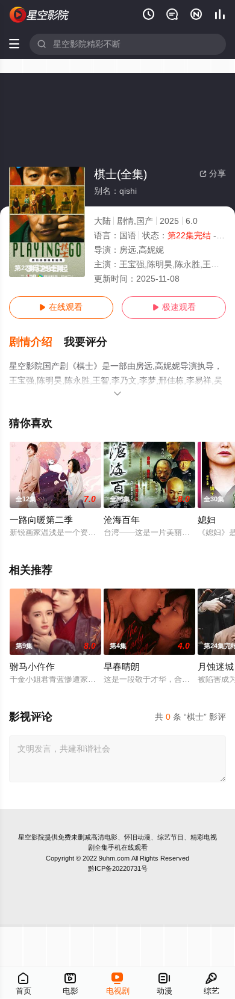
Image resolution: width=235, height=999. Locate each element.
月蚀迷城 (216, 667)
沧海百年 (122, 520)
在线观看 (61, 307)
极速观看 (174, 307)
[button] (36, 342)
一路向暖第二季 (41, 520)
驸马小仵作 (32, 667)
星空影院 (31, 837)
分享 (212, 173)
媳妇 (207, 520)
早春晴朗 (122, 667)
